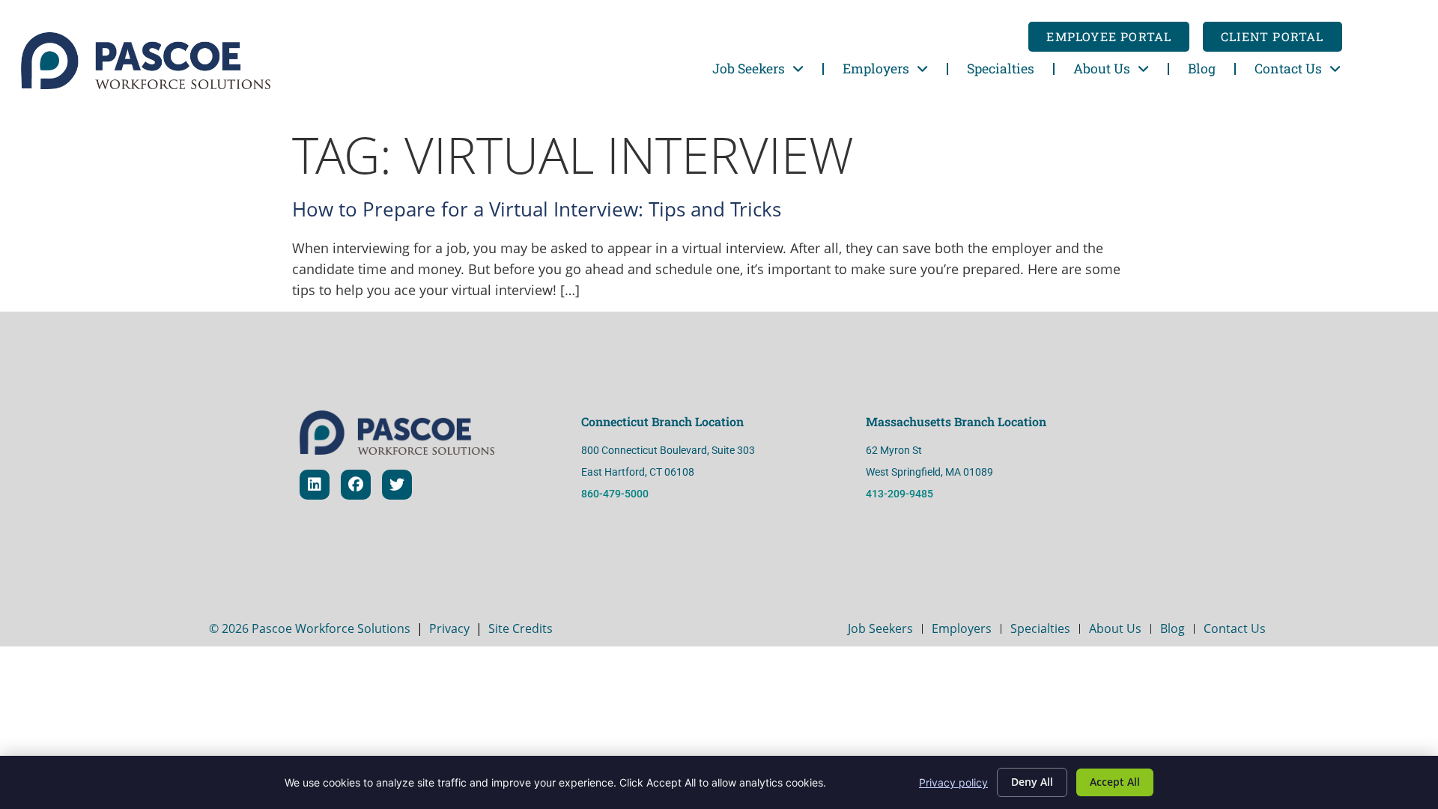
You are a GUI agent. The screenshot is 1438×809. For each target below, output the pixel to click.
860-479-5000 (615, 494)
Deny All (1032, 782)
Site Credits (520, 628)
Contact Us (1288, 68)
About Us (1101, 68)
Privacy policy (953, 782)
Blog (1202, 68)
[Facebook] (356, 485)
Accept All (1115, 782)
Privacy (449, 628)
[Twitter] (397, 485)
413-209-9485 (900, 494)
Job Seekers (748, 68)
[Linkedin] (315, 485)
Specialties (1000, 68)
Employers (876, 68)
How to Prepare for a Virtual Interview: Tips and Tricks (536, 209)
